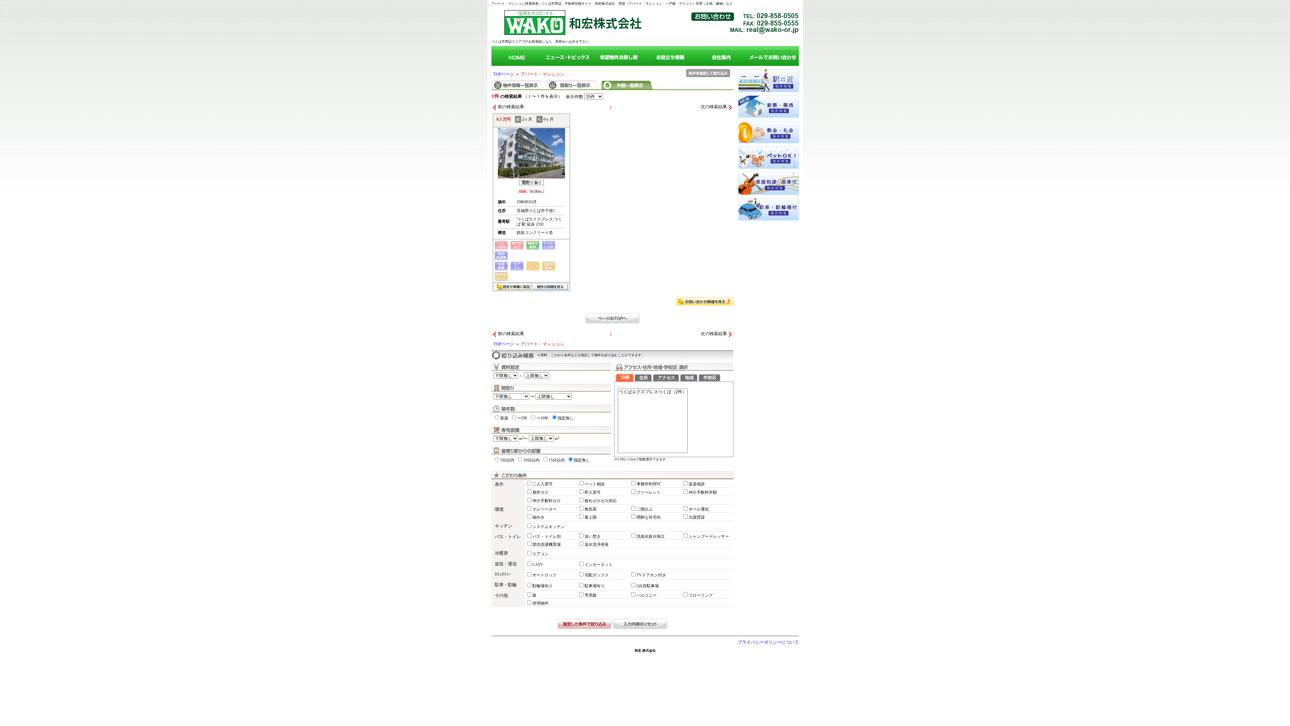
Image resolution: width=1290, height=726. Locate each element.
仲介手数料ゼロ (546, 501)
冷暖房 (501, 553)
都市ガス (540, 492)
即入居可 (593, 492)
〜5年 (522, 418)
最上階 (591, 517)
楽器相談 (697, 484)
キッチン (503, 526)
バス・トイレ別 (546, 536)
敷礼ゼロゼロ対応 (601, 501)
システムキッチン (548, 527)
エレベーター (544, 509)
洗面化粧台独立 (651, 536)
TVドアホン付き (651, 575)
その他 (501, 595)
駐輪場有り (542, 586)
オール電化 (699, 509)
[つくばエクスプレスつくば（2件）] (652, 392)
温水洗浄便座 (597, 544)
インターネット (599, 565)
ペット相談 (595, 484)
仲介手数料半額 (703, 492)
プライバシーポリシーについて (768, 642)
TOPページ (503, 74)
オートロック (544, 575)
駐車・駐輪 (506, 584)
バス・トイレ (508, 536)
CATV (537, 565)
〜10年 (542, 418)
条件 (499, 484)
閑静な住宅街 (649, 517)
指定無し (566, 418)
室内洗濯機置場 (546, 544)
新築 (504, 418)
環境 (499, 509)
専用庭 (591, 595)
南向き (538, 517)
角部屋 (591, 509)
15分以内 (557, 460)
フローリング (701, 595)
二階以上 (645, 509)
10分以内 (531, 460)
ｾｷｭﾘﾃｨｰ (503, 574)
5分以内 (507, 460)
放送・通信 (506, 564)
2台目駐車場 (648, 586)
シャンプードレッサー (709, 536)
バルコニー (647, 595)
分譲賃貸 (697, 517)
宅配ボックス (597, 575)
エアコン (540, 554)
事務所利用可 (649, 484)
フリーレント (649, 492)
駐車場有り (595, 586)
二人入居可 (542, 484)
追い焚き (593, 536)
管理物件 (540, 603)
